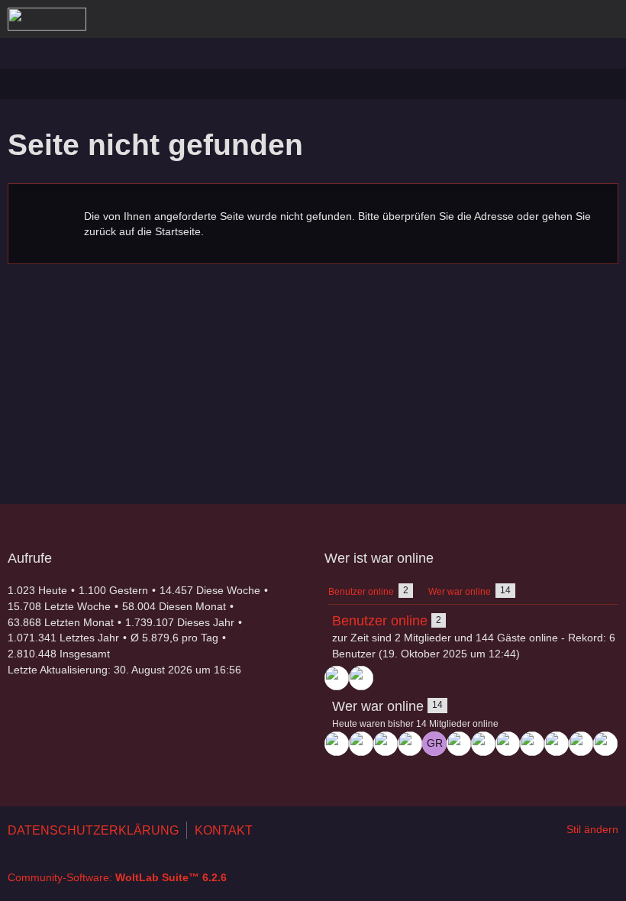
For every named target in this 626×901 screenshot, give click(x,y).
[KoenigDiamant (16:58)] (336, 678)
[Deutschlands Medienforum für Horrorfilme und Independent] (47, 19)
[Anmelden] (568, 19)
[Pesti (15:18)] (459, 743)
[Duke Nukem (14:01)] (507, 743)
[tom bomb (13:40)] (532, 743)
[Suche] (530, 19)
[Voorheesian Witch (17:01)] (336, 743)
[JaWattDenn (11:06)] (556, 743)
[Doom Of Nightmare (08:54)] (605, 743)
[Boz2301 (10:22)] (581, 743)
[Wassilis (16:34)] (385, 743)
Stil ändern (592, 829)
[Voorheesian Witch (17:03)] (361, 678)
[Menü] (606, 19)
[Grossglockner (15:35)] (434, 743)
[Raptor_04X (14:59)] (483, 743)
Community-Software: (117, 877)
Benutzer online (380, 620)
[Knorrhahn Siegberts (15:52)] (410, 743)
